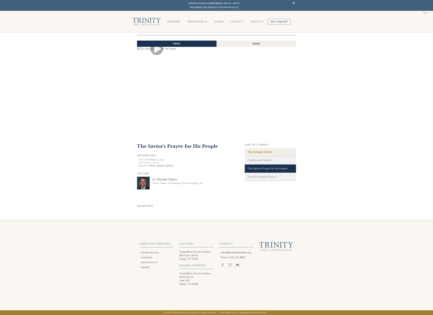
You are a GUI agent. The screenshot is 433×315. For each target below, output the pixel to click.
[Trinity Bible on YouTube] (237, 265)
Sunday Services (150, 252)
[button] (197, 22)
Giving (218, 21)
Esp (425, 12)
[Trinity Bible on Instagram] (230, 265)
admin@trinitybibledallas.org (236, 252)
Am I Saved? (279, 21)
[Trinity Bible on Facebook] (223, 265)
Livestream (146, 257)
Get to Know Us (149, 262)
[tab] (176, 44)
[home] (146, 21)
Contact (237, 21)
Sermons (173, 21)
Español (145, 267)
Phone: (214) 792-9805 (233, 257)
